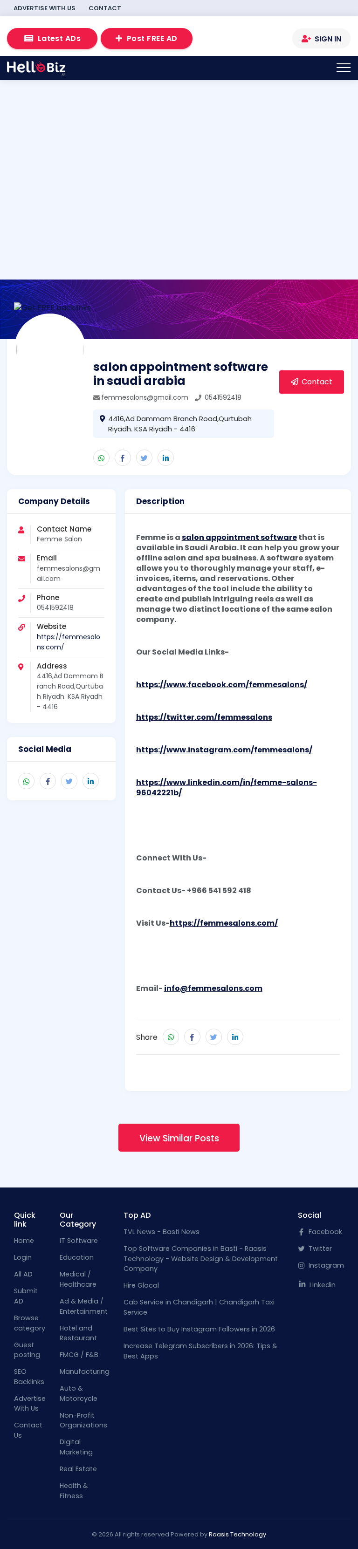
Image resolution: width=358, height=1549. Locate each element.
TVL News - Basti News (162, 1231)
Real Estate (78, 1469)
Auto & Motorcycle (78, 1393)
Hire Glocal (141, 1285)
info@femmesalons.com (213, 988)
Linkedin (322, 1285)
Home (24, 1240)
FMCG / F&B (79, 1354)
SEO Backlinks (29, 1376)
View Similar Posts (179, 1138)
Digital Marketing (76, 1447)
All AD (23, 1274)
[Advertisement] (179, 167)
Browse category (29, 1323)
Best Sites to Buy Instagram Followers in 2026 (199, 1329)
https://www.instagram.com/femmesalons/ (224, 749)
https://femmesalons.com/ (224, 923)
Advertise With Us (45, 8)
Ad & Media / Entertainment (84, 1306)
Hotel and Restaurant (78, 1333)
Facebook (324, 1231)
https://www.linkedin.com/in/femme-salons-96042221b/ (226, 787)
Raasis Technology (237, 1534)
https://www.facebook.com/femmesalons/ (221, 684)
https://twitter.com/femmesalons (204, 717)
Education (77, 1257)
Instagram (325, 1265)
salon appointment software (239, 537)
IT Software (79, 1240)
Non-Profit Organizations (83, 1420)
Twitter (319, 1248)
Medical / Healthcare (78, 1279)
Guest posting (27, 1350)
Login (23, 1257)
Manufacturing (85, 1371)
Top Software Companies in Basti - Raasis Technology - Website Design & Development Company (201, 1258)
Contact (105, 8)
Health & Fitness (74, 1491)
